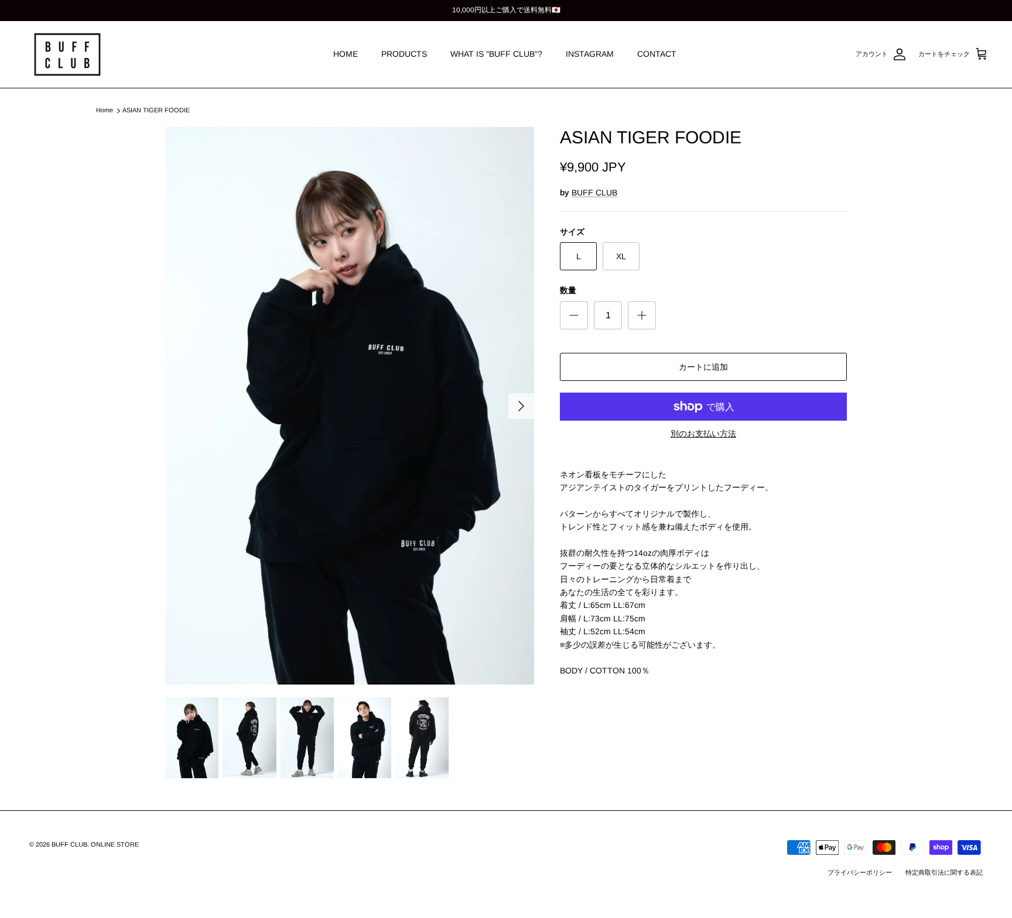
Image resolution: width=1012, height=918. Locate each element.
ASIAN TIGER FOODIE (156, 110)
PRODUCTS (404, 54)
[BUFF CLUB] (67, 54)
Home (104, 110)
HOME (345, 54)
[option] (349, 406)
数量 (568, 290)
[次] (521, 406)
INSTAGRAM (590, 54)
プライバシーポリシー (860, 872)
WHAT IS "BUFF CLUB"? (496, 54)
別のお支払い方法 (703, 433)
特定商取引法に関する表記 (944, 872)
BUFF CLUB (594, 192)
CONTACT (656, 54)
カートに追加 (703, 367)
